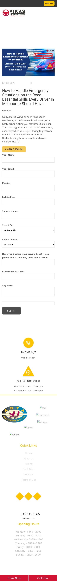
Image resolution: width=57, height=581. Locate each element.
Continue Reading (14, 149)
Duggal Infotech (34, 565)
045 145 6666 (30, 514)
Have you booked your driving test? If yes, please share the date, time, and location (25, 255)
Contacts (28, 474)
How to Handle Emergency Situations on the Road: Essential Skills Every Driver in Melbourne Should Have (28, 97)
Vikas (8, 110)
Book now (49, 3)
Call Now (42, 578)
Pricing (28, 463)
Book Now (28, 469)
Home (28, 453)
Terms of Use (28, 479)
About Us (29, 458)
